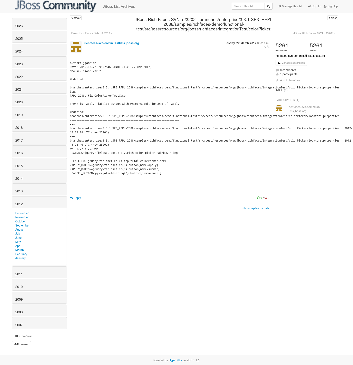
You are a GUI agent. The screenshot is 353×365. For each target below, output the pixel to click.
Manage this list (291, 6)
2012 (19, 203)
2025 (19, 38)
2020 (19, 101)
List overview (24, 336)
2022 (19, 76)
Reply (77, 198)
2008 (19, 311)
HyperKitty (175, 360)
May (18, 242)
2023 (19, 63)
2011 (19, 273)
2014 (19, 178)
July (17, 233)
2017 (19, 140)
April (18, 246)
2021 (19, 89)
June (18, 238)
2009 (19, 299)
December (22, 213)
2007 (19, 324)
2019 (19, 114)
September (22, 225)
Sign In (316, 6)
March (19, 250)
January (20, 258)
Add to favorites (290, 80)
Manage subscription (293, 62)
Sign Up (332, 6)
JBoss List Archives (119, 6)
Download (23, 344)
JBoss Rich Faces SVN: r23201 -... (315, 33)
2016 (19, 152)
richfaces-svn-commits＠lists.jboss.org (111, 43)
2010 (19, 286)
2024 (19, 51)
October (20, 221)
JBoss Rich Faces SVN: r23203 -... (92, 33)
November (22, 217)
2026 (19, 25)
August (19, 229)
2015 (19, 165)
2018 (19, 127)
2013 (19, 191)
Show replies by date (255, 208)
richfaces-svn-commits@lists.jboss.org (300, 56)
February (21, 254)
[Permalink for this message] (268, 47)
